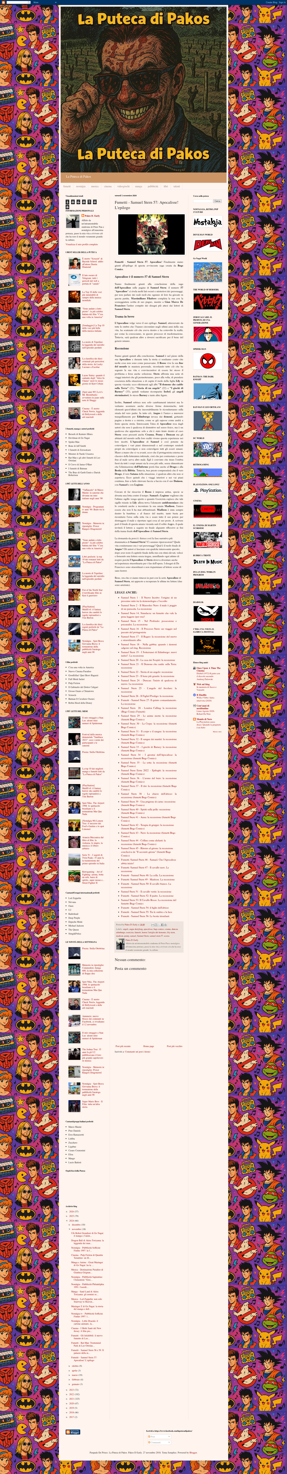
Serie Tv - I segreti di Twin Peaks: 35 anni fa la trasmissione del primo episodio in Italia (93, 859)
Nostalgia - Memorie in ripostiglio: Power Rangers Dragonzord (93, 526)
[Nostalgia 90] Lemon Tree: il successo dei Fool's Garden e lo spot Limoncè (93, 825)
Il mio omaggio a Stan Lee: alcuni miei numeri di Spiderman (92, 720)
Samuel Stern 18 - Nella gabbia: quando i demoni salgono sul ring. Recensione (149, 646)
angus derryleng (136, 929)
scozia (166, 935)
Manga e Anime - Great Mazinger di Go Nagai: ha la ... (87, 1264)
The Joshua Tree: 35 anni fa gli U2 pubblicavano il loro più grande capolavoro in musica (92, 1055)
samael (133, 935)
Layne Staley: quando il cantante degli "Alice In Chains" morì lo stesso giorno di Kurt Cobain (93, 379)
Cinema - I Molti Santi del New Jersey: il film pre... (86, 1330)
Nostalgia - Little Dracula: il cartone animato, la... (84, 1322)
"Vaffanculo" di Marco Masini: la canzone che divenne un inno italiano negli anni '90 (92, 494)
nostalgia (81, 186)
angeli (125, 929)
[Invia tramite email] (152, 925)
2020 (72, 1403)
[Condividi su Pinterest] (165, 925)
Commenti (155, 1442)
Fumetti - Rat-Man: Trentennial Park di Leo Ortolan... (86, 1344)
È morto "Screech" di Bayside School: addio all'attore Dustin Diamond (92, 262)
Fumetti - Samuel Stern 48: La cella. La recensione (147, 875)
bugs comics (159, 929)
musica (94, 186)
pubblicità (153, 186)
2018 (72, 1412)
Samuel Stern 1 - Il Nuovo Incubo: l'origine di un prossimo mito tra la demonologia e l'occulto (149, 599)
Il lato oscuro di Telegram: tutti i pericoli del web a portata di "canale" (91, 279)
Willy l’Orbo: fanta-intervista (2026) (206, 699)
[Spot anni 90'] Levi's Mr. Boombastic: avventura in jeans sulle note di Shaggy (93, 396)
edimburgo (120, 932)
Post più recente (123, 1046)
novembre (77, 1229)
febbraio (76, 1379)
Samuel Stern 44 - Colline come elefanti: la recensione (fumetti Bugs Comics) (143, 842)
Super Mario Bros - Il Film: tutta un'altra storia (92, 1104)
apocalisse (148, 929)
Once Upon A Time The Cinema (209, 669)
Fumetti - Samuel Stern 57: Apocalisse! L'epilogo (84, 1359)
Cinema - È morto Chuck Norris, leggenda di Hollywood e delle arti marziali (93, 412)
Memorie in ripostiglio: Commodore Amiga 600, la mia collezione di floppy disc (93, 969)
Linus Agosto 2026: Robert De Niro (206, 712)
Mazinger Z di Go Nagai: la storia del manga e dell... (87, 1308)
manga (138, 186)
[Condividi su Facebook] (162, 925)
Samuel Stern (143, 935)
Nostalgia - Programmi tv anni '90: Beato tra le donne (93, 509)
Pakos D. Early (92, 215)
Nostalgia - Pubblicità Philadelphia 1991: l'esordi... (87, 1286)
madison (119, 935)
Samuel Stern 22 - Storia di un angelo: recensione (147, 672)
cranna (168, 929)
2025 (72, 1216)
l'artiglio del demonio (157, 932)
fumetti (67, 186)
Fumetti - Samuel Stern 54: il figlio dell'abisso (145, 907)
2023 (72, 1389)
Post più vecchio (174, 1046)
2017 (72, 1417)
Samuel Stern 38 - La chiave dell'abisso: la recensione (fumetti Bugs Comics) (149, 795)
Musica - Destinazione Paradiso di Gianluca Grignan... (87, 1271)
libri (166, 186)
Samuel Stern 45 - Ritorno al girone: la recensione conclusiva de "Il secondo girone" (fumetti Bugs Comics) (147, 851)
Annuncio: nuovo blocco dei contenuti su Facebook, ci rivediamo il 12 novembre (93, 1020)
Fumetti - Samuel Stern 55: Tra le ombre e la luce (146, 912)
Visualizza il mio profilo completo (82, 244)
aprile (75, 1370)
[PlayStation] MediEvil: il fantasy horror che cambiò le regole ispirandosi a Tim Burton (92, 612)
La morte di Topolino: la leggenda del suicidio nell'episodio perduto (93, 344)
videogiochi (123, 186)
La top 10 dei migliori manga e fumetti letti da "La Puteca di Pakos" (93, 771)
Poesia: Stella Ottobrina (93, 752)
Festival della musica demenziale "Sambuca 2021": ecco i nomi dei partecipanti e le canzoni (93, 740)
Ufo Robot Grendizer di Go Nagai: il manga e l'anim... (87, 1234)
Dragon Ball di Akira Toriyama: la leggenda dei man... (87, 1242)
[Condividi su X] (159, 925)
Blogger (193, 1452)
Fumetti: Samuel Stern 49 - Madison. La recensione (148, 879)
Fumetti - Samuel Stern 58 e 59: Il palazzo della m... (87, 1351)
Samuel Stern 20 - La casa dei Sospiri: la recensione (148, 660)
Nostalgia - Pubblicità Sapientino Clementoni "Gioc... (86, 1278)
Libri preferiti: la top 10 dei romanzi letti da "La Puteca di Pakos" (92, 559)
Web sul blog (203, 684)
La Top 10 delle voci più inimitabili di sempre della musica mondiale (92, 296)
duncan (175, 929)
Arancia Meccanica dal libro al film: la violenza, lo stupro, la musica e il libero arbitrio (92, 843)
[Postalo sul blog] (156, 925)
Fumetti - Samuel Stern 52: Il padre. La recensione (147, 895)
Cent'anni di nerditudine (203, 707)
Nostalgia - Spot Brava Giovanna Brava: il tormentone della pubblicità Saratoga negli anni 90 (93, 646)
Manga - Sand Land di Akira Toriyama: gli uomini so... (84, 1293)
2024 (72, 1220)
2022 (72, 1394)
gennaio (76, 1384)
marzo (75, 1375)
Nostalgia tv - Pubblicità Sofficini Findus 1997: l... (87, 1315)
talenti (177, 186)
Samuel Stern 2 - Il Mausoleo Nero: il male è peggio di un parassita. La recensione (149, 607)
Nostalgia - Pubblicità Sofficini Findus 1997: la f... (85, 1249)
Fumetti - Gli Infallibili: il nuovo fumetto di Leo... (86, 1337)
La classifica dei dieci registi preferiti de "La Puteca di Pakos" (92, 627)
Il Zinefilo (201, 695)
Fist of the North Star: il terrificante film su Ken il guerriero (92, 592)
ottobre (75, 1365)
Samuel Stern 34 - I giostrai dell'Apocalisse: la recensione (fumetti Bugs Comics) (149, 756)
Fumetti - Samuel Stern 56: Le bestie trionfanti (145, 916)
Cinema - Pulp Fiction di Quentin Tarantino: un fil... (87, 1256)
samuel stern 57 (156, 935)
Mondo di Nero (204, 719)
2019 (72, 1407)
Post (152, 1436)
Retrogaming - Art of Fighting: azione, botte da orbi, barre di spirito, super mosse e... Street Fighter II (93, 877)
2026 (72, 1211)
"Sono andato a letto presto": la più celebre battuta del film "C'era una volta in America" (92, 312)
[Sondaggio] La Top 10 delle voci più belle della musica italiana (93, 328)
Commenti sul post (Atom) (137, 1051)
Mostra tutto (217, 731)
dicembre (76, 1224)
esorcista (130, 932)
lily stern (171, 932)
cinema (108, 186)
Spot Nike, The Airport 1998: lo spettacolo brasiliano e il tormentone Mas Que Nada (93, 808)
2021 (72, 1398)
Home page (148, 1046)
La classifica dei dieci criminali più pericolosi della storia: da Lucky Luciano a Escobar (93, 362)
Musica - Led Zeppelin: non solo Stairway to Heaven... (86, 1300)
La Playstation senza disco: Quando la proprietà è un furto (209, 724)
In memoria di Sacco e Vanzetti (206, 688)
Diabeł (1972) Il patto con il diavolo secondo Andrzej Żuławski (208, 676)
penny (126, 935)
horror (144, 932)
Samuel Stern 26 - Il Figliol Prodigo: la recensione (147, 696)
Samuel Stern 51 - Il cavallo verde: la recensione (146, 891)
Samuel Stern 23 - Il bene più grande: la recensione (147, 676)
